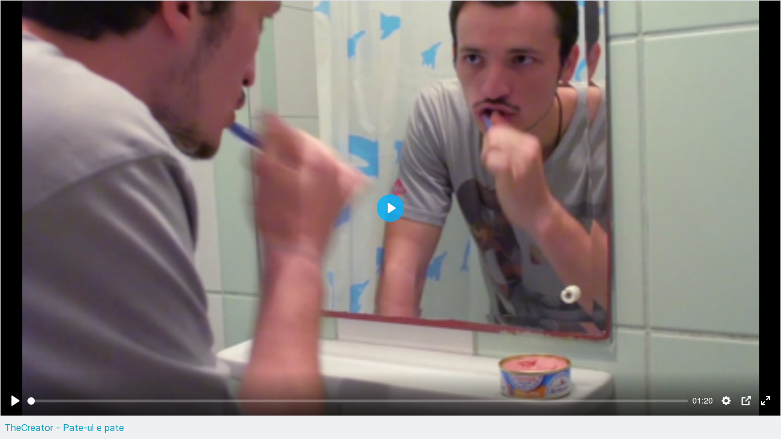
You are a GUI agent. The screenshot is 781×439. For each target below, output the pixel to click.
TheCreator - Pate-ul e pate (64, 427)
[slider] (357, 401)
